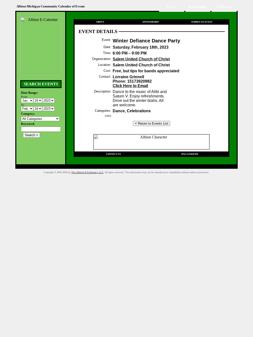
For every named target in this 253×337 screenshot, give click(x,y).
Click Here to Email (130, 86)
